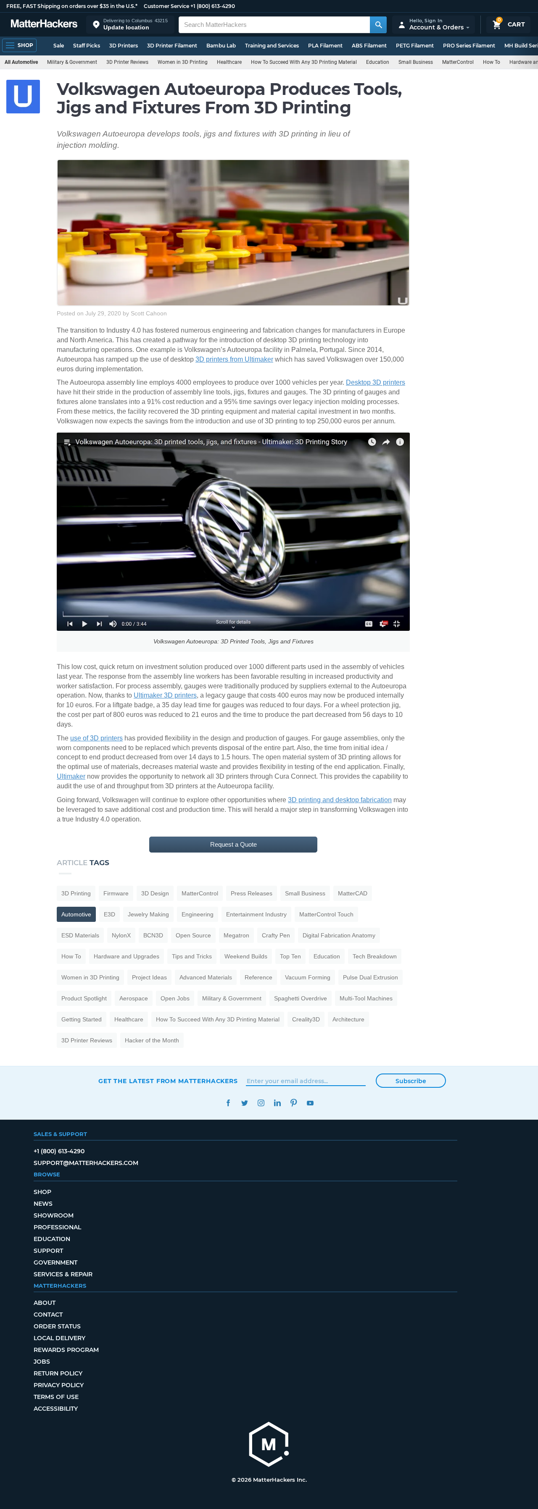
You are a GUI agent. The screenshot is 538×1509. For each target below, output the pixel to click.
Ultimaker (71, 776)
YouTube (310, 1103)
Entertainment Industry (256, 914)
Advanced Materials (205, 977)
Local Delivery (59, 1338)
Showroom (54, 1215)
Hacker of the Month (152, 1040)
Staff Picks (86, 45)
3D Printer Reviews (127, 62)
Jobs (42, 1361)
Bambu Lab (221, 45)
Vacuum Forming (307, 977)
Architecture (348, 1019)
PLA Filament (325, 45)
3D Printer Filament (172, 45)
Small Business (415, 62)
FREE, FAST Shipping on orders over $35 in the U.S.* (71, 6)
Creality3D (306, 1019)
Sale (58, 45)
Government (55, 1262)
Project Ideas (149, 977)
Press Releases (251, 893)
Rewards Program (66, 1350)
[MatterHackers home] (44, 24)
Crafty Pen (276, 935)
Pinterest (293, 1103)
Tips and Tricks (192, 956)
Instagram (260, 1103)
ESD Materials (80, 935)
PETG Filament (415, 45)
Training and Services (272, 45)
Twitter (244, 1103)
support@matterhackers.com (86, 1163)
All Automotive (21, 62)
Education (377, 62)
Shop (42, 1192)
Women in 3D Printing (183, 62)
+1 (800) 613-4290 (212, 6)
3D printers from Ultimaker (234, 359)
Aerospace (133, 998)
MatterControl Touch (326, 914)
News (43, 1203)
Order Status (57, 1326)
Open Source (193, 935)
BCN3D (153, 935)
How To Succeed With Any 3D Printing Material (304, 62)
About (44, 1303)
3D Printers (123, 45)
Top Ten (290, 956)
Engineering (198, 914)
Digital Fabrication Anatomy (339, 935)
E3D (109, 914)
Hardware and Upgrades (126, 956)
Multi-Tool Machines (366, 998)
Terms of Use (56, 1397)
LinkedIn (277, 1103)
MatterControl (458, 62)
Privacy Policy (59, 1385)
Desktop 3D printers (375, 382)
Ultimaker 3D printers (165, 695)
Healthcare (229, 62)
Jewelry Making (148, 914)
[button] (130, 25)
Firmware (116, 893)
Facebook (228, 1103)
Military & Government (72, 62)
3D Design (155, 893)
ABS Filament (369, 45)
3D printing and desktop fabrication (340, 799)
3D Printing (76, 893)
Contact (48, 1314)
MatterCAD (352, 893)
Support (48, 1250)
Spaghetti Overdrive (300, 998)
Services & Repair (63, 1274)
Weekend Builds (245, 956)
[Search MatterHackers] (378, 24)
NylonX (121, 935)
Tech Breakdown (375, 956)
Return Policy (58, 1373)
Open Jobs (175, 998)
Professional (57, 1227)
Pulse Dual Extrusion (370, 977)
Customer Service (166, 6)
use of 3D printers (96, 738)
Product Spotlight (84, 998)
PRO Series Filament (469, 45)
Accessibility (56, 1408)
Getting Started (81, 1019)
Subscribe (411, 1081)
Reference (258, 977)
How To (491, 62)
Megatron (236, 935)
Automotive (76, 914)
